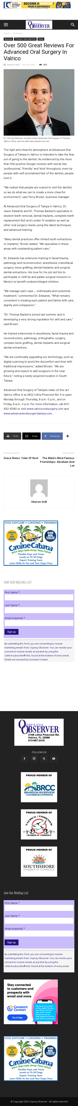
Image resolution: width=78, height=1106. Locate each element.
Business (17, 33)
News (41, 39)
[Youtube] (53, 758)
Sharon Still (13, 64)
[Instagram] (34, 758)
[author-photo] (39, 496)
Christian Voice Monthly (25, 39)
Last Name (12, 605)
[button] (6, 25)
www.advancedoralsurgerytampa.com (28, 413)
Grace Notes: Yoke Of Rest (21, 458)
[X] (44, 758)
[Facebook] (24, 758)
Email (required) (15, 618)
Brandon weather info (31, 698)
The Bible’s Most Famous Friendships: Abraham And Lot (57, 461)
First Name (12, 592)
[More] (67, 436)
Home (7, 33)
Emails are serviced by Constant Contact (26, 659)
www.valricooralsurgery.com (45, 408)
